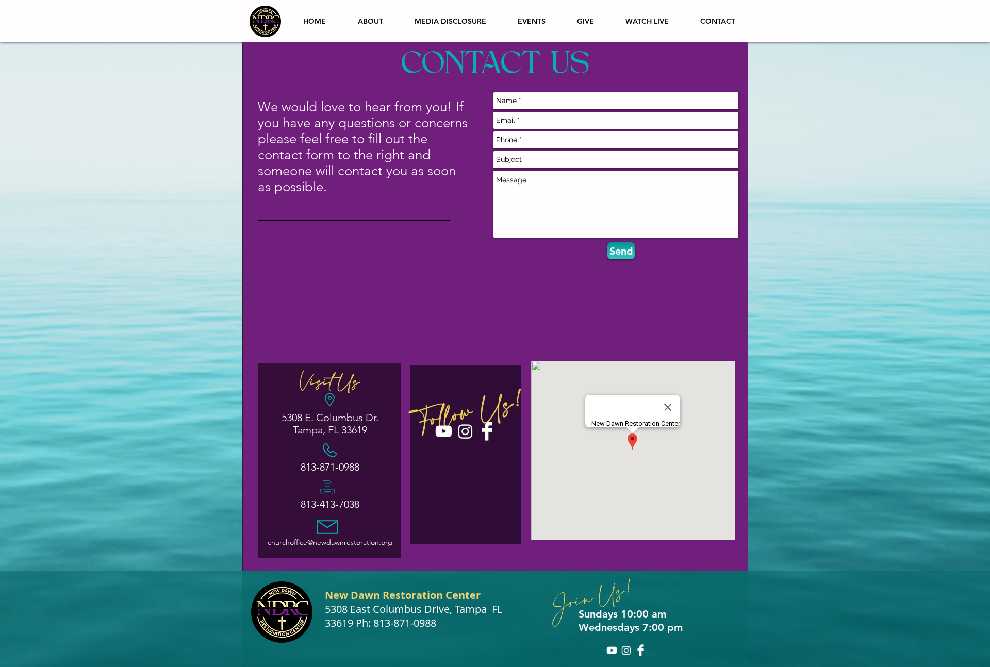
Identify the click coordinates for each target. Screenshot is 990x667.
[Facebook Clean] (487, 431)
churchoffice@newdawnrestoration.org (330, 542)
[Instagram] (465, 431)
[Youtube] (443, 431)
